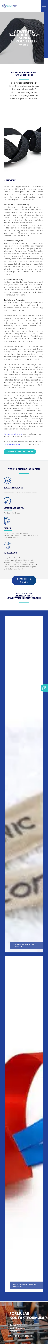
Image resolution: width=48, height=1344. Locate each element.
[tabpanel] (22, 144)
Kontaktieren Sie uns (13, 434)
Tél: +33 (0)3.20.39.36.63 (21, 1336)
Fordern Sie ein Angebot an (20, 452)
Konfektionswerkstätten (14, 444)
